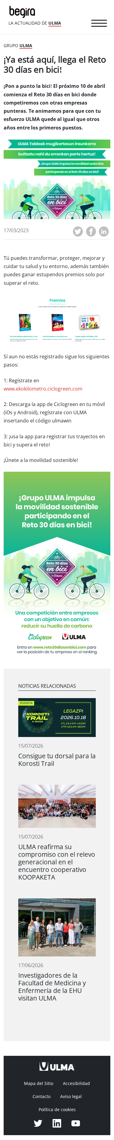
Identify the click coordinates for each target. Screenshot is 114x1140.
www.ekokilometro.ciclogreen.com (43, 388)
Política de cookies (57, 1109)
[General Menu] (99, 24)
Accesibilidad (76, 1083)
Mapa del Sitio (38, 1083)
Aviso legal (71, 1096)
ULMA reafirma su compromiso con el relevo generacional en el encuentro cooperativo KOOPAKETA (56, 862)
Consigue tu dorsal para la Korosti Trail (57, 760)
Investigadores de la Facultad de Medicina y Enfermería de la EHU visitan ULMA (52, 987)
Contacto (41, 1096)
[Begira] (23, 11)
